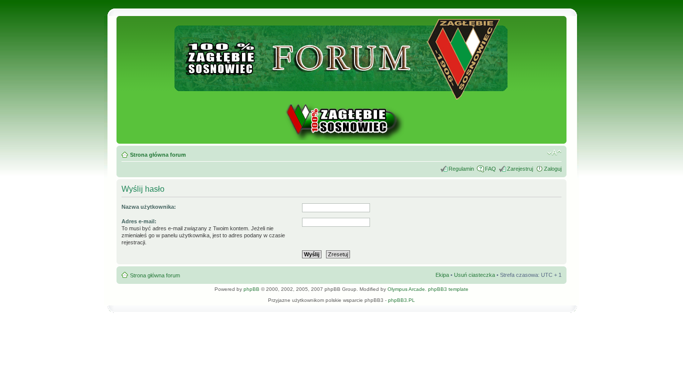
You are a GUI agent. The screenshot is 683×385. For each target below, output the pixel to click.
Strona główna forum (158, 155)
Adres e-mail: (139, 221)
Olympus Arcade (406, 289)
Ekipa (442, 275)
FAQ (490, 169)
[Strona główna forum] (341, 95)
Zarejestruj (520, 169)
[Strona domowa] (341, 138)
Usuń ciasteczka (474, 275)
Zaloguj (553, 169)
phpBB (252, 289)
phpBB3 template (448, 289)
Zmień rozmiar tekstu (554, 152)
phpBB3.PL (401, 300)
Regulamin (461, 169)
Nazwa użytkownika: (149, 207)
